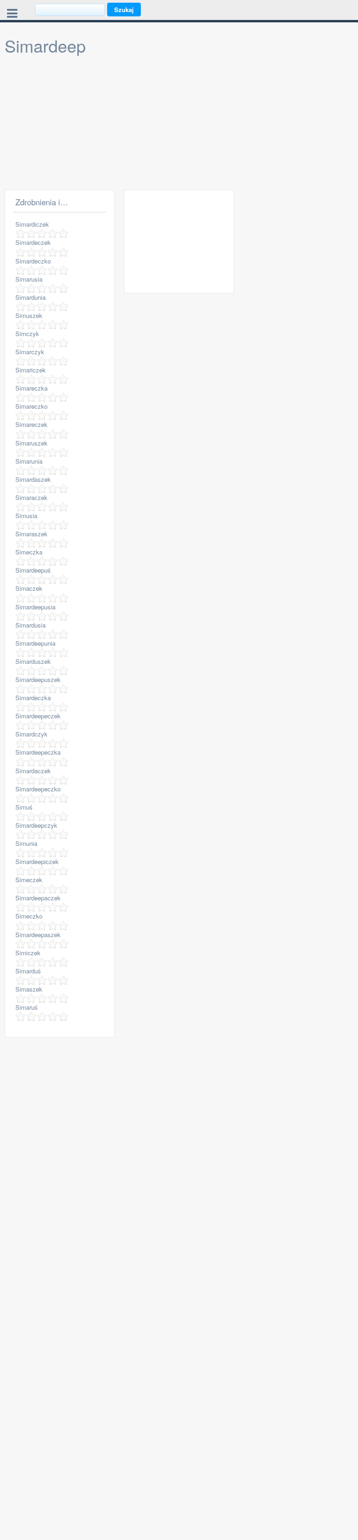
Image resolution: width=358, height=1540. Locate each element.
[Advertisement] (179, 125)
